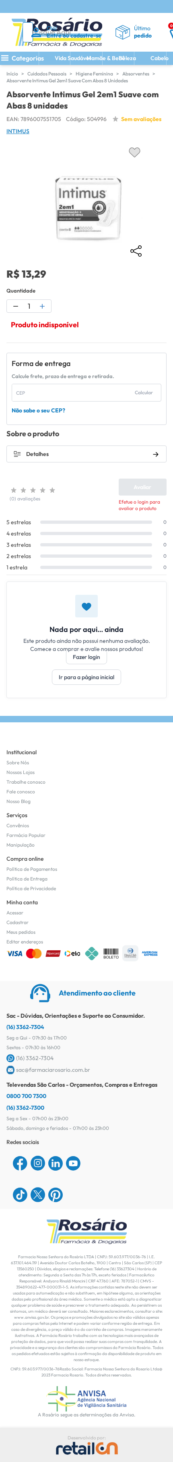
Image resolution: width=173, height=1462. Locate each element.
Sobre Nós (17, 762)
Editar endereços (24, 942)
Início (12, 74)
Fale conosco (20, 792)
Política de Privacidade (31, 888)
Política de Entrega (26, 879)
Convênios (17, 825)
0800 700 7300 (26, 1096)
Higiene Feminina (94, 74)
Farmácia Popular (25, 835)
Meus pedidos (20, 932)
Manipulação (20, 845)
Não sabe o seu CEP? (38, 410)
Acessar (14, 913)
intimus (17, 131)
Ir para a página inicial (86, 677)
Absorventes (135, 74)
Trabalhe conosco (25, 782)
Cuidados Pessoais (46, 74)
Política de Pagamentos (31, 869)
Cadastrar (17, 922)
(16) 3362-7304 (25, 1027)
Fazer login (86, 657)
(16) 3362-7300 (25, 1107)
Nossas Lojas (20, 772)
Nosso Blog (18, 801)
